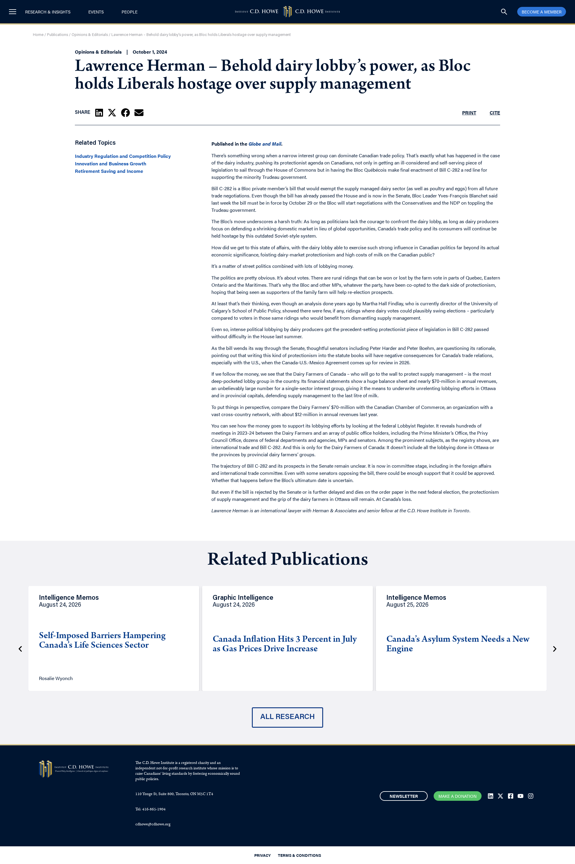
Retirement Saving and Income (109, 171)
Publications (57, 35)
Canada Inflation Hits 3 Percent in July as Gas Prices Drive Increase (285, 644)
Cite (495, 112)
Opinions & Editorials (90, 35)
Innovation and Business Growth (110, 163)
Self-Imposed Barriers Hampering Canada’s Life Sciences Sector (102, 641)
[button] (99, 112)
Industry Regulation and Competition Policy (123, 156)
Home (38, 35)
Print (469, 112)
